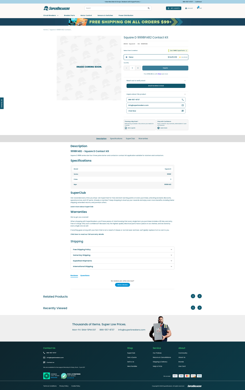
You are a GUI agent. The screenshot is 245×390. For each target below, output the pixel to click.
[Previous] (193, 296)
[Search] (148, 8)
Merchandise (132, 366)
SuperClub (130, 138)
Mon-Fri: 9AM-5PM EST (84, 329)
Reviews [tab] (74, 275)
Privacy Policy (63, 386)
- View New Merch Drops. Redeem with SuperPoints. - (122, 2)
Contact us (50, 362)
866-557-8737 (107, 329)
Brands (181, 362)
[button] (55, 376)
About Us (181, 357)
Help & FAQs (157, 366)
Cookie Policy (75, 386)
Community (182, 353)
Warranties (143, 138)
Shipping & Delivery (160, 362)
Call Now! (198, 2)
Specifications (116, 138)
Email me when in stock (156, 86)
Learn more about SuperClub (82, 207)
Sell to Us (130, 362)
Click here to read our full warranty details (87, 234)
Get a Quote (132, 357)
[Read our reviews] (71, 376)
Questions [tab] (84, 275)
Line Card (181, 366)
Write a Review (123, 285)
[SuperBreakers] (56, 8)
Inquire (165, 68)
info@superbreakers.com (131, 329)
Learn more (163, 128)
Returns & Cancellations (162, 357)
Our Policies (157, 353)
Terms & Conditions (50, 386)
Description (101, 138)
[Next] (199, 296)
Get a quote (131, 128)
